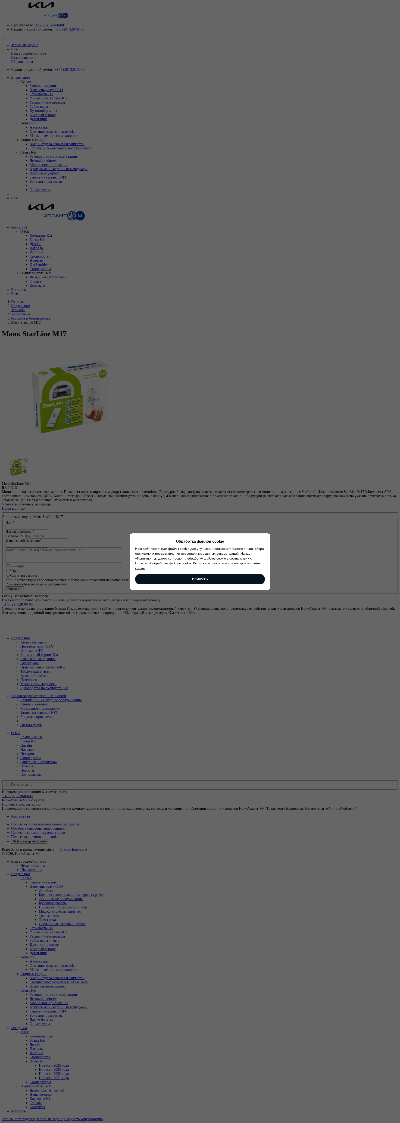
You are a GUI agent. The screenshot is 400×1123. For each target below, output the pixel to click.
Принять (200, 579)
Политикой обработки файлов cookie (163, 563)
